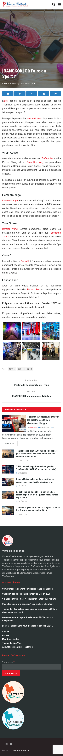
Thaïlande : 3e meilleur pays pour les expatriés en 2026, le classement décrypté (43, 420)
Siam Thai (33, 427)
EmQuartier (47, 158)
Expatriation (11, 418)
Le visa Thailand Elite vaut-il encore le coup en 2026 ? (27, 626)
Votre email (8, 662)
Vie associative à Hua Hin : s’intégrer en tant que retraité (29, 599)
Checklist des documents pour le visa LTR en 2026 (26, 594)
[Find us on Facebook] (3, 744)
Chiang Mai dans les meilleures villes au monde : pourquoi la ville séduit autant (35, 480)
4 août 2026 (22, 486)
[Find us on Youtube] (11, 744)
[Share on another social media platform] (55, 93)
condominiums (34, 118)
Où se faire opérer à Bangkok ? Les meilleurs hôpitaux (27, 604)
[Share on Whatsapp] (19, 93)
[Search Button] (53, 4)
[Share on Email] (43, 93)
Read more (11, 442)
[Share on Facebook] (7, 93)
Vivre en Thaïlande (21, 750)
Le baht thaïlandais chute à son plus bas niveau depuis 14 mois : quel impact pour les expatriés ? (37, 495)
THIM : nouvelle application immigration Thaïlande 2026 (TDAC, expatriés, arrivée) (36, 468)
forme (12, 369)
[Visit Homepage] (15, 4)
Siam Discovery (35, 162)
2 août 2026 (22, 501)
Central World (10, 229)
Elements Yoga (10, 200)
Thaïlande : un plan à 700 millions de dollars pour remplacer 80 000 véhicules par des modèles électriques (37, 454)
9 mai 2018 (6, 83)
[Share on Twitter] (32, 93)
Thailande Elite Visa (12, 643)
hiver (6, 100)
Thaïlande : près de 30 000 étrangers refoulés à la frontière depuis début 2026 (38, 509)
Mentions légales (10, 639)
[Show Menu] (59, 4)
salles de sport (25, 369)
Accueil (5, 631)
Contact (6, 635)
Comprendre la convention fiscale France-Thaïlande (27, 589)
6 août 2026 (22, 473)
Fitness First (34, 289)
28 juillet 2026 (23, 460)
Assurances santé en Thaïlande (17, 647)
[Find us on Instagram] (7, 744)
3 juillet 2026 (22, 514)
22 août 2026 (45, 427)
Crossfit (25, 261)
